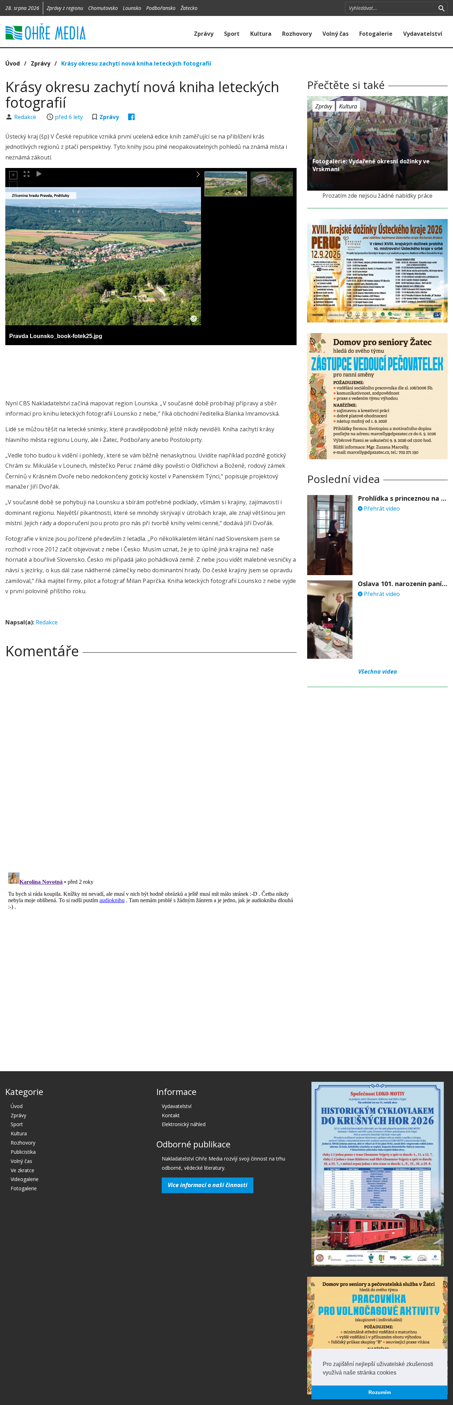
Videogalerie (25, 1179)
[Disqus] (151, 763)
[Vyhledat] (441, 7)
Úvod (12, 63)
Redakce (26, 117)
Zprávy (203, 34)
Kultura (260, 34)
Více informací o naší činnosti (207, 1185)
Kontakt (171, 1115)
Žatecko (188, 8)
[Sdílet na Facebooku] (131, 117)
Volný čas (335, 34)
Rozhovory (297, 34)
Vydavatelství (422, 34)
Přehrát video (381, 508)
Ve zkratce (22, 1170)
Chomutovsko (103, 8)
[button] (399, 1373)
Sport (232, 34)
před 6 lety (69, 117)
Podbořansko (161, 8)
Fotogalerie (375, 34)
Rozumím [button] (379, 1392)
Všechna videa (377, 671)
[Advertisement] (151, 370)
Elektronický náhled (184, 1124)
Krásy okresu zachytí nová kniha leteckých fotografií (136, 63)
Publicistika (23, 1151)
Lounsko (132, 8)
